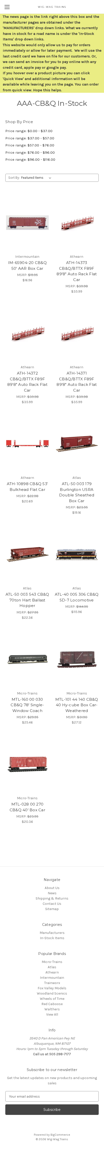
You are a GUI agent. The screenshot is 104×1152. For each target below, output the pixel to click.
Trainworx (52, 983)
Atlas (52, 967)
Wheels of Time (52, 999)
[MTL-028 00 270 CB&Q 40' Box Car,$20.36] (27, 764)
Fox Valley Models (52, 988)
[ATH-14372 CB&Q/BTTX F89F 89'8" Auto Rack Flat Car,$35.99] (27, 333)
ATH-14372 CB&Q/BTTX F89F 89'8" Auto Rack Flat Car (27, 382)
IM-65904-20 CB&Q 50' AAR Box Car (27, 265)
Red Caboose (52, 1004)
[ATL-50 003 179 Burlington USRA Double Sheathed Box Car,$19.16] (77, 444)
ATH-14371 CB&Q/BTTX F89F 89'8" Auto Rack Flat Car (77, 382)
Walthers (52, 1009)
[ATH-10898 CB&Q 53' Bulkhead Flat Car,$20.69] (27, 444)
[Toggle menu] (7, 7)
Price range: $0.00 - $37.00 (29, 131)
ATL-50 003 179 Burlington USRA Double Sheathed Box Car (76, 492)
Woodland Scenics (52, 993)
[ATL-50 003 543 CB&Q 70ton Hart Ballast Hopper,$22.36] (27, 554)
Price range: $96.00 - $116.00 (30, 159)
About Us (52, 888)
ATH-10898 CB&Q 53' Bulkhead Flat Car (27, 486)
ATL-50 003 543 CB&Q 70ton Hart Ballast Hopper (27, 600)
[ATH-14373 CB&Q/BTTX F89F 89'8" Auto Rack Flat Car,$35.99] (77, 222)
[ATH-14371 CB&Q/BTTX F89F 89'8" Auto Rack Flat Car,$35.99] (77, 333)
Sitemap (52, 909)
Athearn (52, 972)
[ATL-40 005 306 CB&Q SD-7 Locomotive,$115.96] (77, 554)
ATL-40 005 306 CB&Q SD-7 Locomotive (77, 597)
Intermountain (52, 978)
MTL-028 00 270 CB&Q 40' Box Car (27, 807)
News (52, 893)
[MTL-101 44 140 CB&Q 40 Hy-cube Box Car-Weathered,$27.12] (77, 659)
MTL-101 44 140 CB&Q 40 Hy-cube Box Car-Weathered (76, 705)
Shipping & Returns (52, 898)
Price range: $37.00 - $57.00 (29, 138)
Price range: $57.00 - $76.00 (29, 145)
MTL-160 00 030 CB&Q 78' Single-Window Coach (27, 705)
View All (52, 1014)
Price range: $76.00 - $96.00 (30, 152)
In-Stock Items (52, 938)
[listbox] (37, 178)
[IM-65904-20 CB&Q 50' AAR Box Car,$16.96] (27, 222)
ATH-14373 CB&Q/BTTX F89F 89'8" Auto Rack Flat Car (77, 271)
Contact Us (52, 904)
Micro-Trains (52, 962)
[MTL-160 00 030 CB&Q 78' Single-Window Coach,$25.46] (27, 659)
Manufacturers (52, 933)
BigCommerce (60, 1134)
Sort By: (14, 178)
